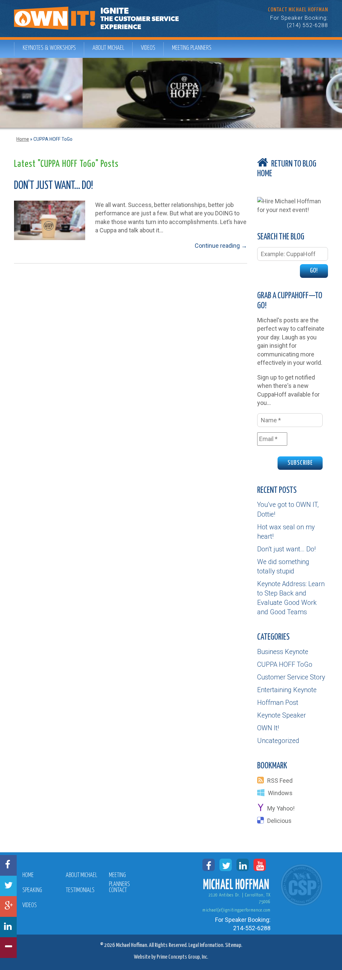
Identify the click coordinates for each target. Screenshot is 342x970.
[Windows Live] (262, 792)
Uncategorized (278, 741)
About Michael (108, 48)
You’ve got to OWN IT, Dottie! (288, 509)
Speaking (32, 890)
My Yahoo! (281, 808)
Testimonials (80, 890)
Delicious (279, 820)
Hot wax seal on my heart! (286, 531)
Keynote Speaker (281, 715)
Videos (148, 48)
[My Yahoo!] (262, 808)
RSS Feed (280, 780)
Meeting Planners (191, 48)
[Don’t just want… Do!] (49, 219)
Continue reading (221, 245)
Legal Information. (206, 945)
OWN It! (268, 728)
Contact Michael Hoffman (298, 10)
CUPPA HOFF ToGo (284, 664)
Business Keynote (282, 652)
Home (22, 139)
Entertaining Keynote (287, 690)
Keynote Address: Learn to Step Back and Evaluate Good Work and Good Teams (291, 598)
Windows (280, 792)
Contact (118, 890)
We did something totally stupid (283, 566)
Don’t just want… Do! (53, 186)
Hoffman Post (277, 703)
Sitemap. (233, 945)
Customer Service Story (291, 677)
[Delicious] (262, 820)
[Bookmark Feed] (262, 780)
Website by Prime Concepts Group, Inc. (171, 957)
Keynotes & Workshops (49, 48)
